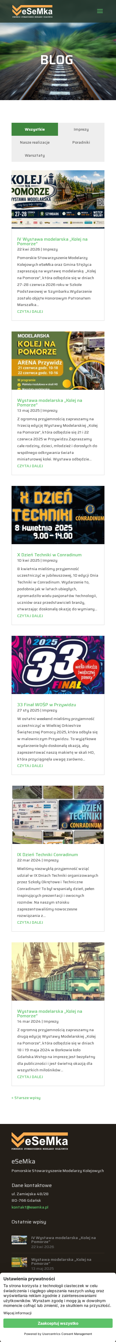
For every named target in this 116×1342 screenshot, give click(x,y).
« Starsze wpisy (26, 1098)
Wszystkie (35, 129)
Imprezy (81, 129)
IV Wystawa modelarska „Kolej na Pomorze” (52, 241)
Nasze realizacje (35, 142)
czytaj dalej (30, 311)
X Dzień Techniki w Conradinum (49, 554)
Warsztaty (35, 155)
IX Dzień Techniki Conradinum (47, 854)
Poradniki (81, 142)
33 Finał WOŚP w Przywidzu (46, 704)
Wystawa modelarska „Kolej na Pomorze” (49, 402)
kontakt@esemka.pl (30, 1207)
